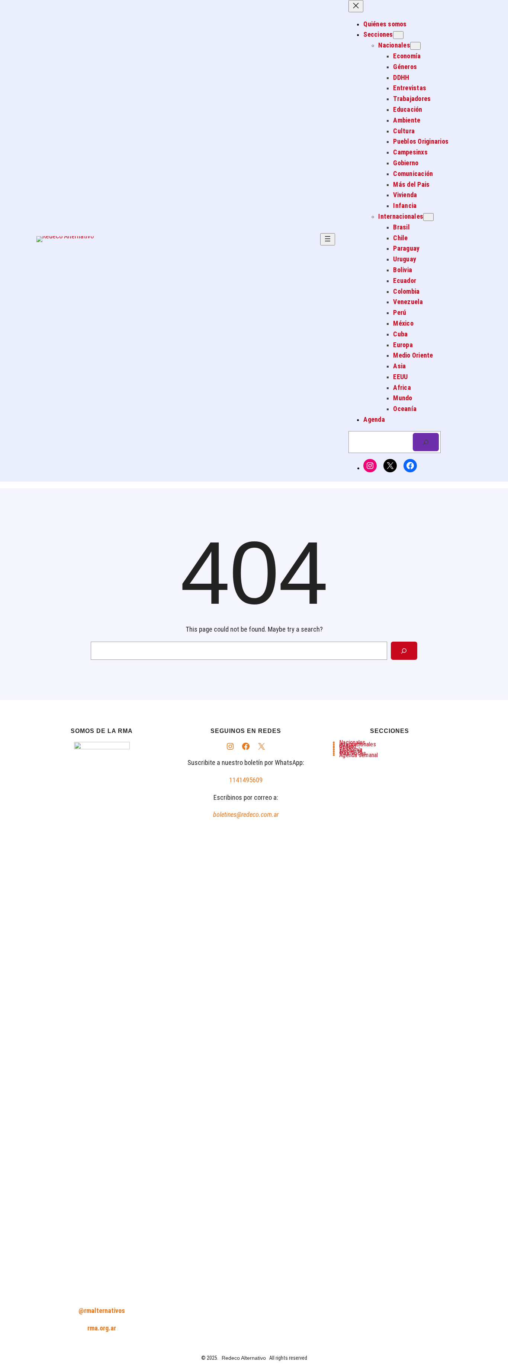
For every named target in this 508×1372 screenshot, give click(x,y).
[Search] (404, 651)
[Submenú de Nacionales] (415, 46)
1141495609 (246, 780)
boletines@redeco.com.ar (246, 814)
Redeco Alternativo (244, 1358)
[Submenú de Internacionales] (428, 217)
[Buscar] (426, 442)
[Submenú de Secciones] (398, 35)
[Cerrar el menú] (355, 6)
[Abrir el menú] (327, 239)
